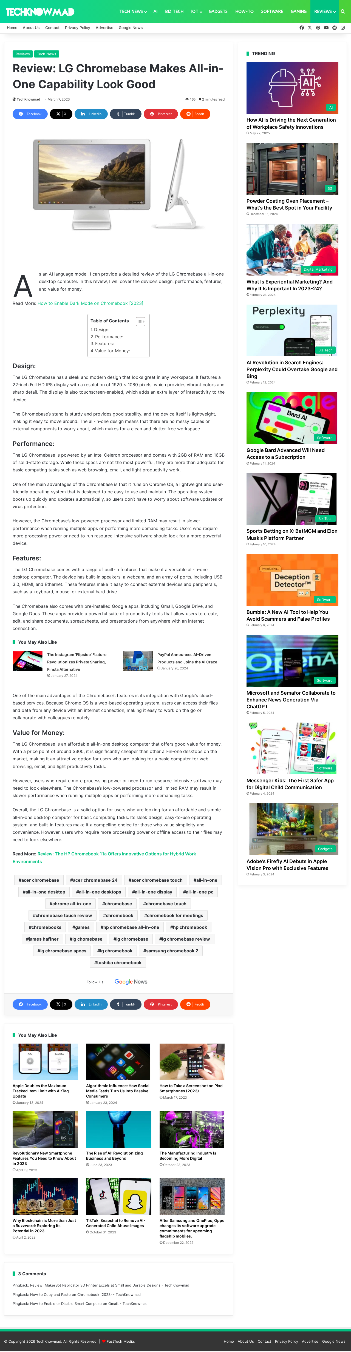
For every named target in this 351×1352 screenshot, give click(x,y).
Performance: (109, 336)
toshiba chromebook (119, 962)
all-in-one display (153, 892)
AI (155, 11)
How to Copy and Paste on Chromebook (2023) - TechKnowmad (85, 1294)
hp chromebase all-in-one (131, 927)
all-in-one (206, 880)
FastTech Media (120, 1341)
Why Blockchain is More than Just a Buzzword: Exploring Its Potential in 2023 (44, 1225)
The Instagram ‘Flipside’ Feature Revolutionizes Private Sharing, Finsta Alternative (76, 662)
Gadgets (218, 11)
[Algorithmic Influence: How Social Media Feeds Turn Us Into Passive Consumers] (118, 1062)
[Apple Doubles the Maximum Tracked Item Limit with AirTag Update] (45, 1062)
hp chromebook (190, 927)
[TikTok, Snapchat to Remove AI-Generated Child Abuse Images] (118, 1196)
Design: (101, 329)
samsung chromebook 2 (172, 950)
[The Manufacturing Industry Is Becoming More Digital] (192, 1129)
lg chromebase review (186, 939)
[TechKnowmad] (39, 11)
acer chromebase (40, 880)
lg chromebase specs (63, 950)
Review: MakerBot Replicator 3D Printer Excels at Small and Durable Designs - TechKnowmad (109, 1285)
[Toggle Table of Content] (138, 321)
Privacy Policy (77, 27)
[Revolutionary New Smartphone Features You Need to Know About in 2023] (45, 1129)
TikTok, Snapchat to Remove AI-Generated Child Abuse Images (115, 1223)
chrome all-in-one (71, 903)
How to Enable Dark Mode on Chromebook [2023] (90, 303)
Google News (131, 27)
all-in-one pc (199, 892)
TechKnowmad (28, 99)
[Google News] (131, 982)
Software (272, 11)
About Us (31, 27)
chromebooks (46, 927)
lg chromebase (132, 939)
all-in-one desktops (100, 892)
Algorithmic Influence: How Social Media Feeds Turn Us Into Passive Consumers (117, 1090)
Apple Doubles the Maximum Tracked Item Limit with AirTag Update (41, 1090)
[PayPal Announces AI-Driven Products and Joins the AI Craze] (138, 661)
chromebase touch (166, 903)
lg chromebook (116, 950)
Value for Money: (112, 350)
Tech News (131, 11)
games (82, 927)
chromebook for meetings (175, 915)
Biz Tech (174, 11)
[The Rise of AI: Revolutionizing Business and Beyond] (118, 1129)
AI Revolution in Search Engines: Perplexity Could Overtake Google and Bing (292, 369)
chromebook (119, 915)
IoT (194, 11)
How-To (244, 11)
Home (12, 27)
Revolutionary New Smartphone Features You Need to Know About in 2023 (44, 1158)
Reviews (323, 11)
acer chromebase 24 (95, 880)
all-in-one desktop (45, 892)
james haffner (44, 939)
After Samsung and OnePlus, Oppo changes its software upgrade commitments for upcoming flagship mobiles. (192, 1228)
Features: (104, 343)
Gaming (299, 11)
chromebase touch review (64, 915)
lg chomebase (87, 939)
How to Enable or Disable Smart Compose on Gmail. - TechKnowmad (89, 1303)
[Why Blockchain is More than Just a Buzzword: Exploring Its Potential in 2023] (45, 1196)
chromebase (118, 903)
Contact (52, 27)
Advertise (104, 27)
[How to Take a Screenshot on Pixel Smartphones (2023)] (192, 1062)
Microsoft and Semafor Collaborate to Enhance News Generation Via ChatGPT (291, 699)
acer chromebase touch (157, 880)
